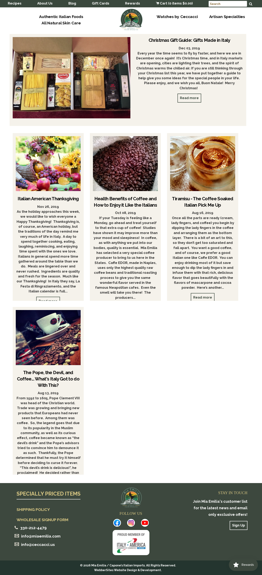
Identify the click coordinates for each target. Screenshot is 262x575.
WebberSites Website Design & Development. (128, 570)
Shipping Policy (33, 509)
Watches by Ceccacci (177, 16)
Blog (72, 3)
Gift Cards (100, 3)
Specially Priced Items (48, 494)
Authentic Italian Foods (61, 16)
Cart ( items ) (176, 3)
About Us (45, 3)
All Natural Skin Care (61, 23)
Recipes (14, 3)
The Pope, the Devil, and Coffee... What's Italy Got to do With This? (48, 379)
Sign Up (238, 525)
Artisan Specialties (227, 16)
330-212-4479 (33, 527)
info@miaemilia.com (41, 536)
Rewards (132, 3)
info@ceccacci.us (38, 544)
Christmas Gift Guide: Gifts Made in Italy (189, 40)
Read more (189, 98)
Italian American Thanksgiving (48, 198)
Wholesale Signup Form (42, 519)
